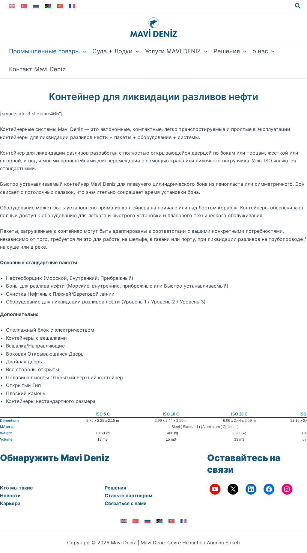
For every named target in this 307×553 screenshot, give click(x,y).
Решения (115, 488)
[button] (298, 6)
